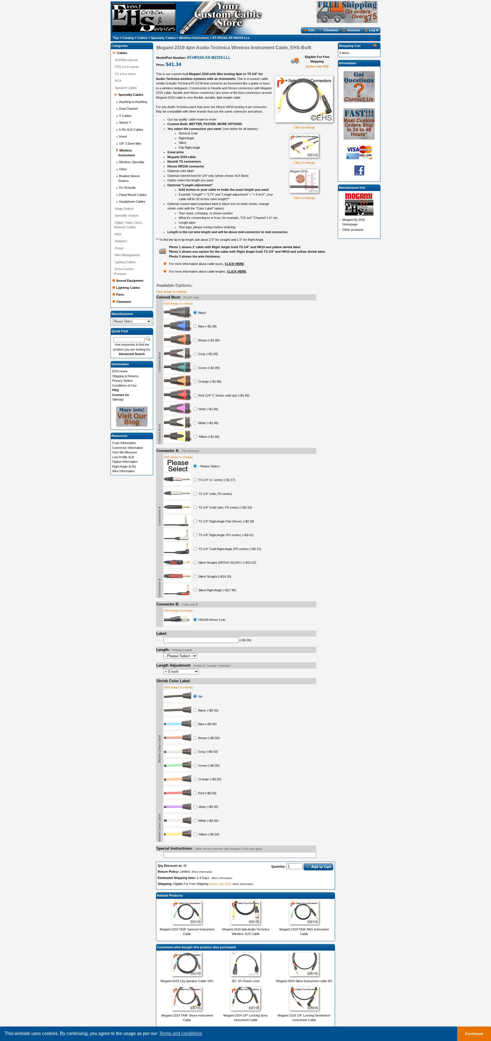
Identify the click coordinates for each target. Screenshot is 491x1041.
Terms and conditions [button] (180, 1033)
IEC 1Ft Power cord (245, 981)
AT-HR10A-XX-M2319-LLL (231, 38)
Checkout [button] (331, 30)
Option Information (125, 461)
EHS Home (120, 371)
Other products (352, 229)
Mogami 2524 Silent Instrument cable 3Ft (304, 981)
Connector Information (127, 447)
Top (116, 38)
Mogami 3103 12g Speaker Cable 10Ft (187, 981)
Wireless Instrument (194, 38)
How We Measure (124, 452)
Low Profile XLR (123, 457)
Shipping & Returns (125, 376)
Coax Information (124, 443)
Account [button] (353, 30)
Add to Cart (321, 867)
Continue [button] (474, 1033)
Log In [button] (374, 30)
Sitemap (117, 399)
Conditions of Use (124, 385)
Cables (142, 38)
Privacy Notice (122, 380)
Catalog (128, 38)
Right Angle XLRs (124, 466)
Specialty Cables (163, 38)
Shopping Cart (350, 45)
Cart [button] (311, 30)
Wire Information (123, 471)
